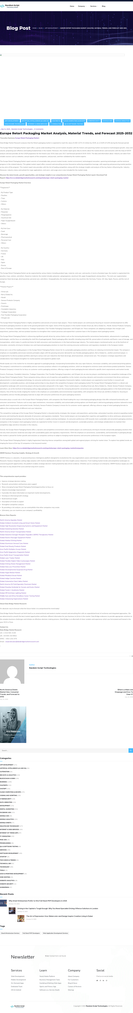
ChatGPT (3, 789)
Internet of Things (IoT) (9, 833)
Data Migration (6, 802)
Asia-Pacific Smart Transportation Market (14, 555)
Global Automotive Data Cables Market (14, 581)
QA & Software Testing (73, 124)
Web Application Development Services (55, 933)
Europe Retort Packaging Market (27, 138)
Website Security (6, 884)
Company (81, 6)
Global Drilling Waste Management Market (15, 564)
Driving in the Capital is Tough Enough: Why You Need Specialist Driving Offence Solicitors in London (58, 908)
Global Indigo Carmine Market (10, 578)
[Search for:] (66, 750)
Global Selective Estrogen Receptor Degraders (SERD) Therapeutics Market (26, 535)
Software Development (9, 853)
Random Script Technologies (22, 129)
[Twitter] (97, 980)
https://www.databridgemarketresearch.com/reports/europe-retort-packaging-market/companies (48, 448)
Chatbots (56, 121)
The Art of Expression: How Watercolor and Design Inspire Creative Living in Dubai (59, 916)
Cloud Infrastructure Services (10, 933)
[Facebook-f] (100, 980)
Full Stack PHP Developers (31, 933)
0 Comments (38, 129)
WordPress (4, 887)
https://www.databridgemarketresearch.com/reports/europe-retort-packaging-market (37, 178)
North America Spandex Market (11, 520)
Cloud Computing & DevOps (74, 121)
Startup (3, 857)
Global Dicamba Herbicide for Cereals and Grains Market (20, 587)
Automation (4, 772)
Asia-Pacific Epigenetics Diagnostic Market (15, 552)
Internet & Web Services (37, 124)
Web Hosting (5, 877)
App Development (51, 28)
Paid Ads (3, 840)
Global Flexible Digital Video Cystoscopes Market (17, 561)
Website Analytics (7, 880)
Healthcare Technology (15, 124)
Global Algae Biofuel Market (10, 573)
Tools (2, 870)
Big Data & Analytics (8, 775)
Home (72, 6)
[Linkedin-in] (103, 980)
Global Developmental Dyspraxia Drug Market (16, 570)
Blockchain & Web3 (7, 778)
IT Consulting (56, 124)
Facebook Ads (5, 812)
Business (3, 782)
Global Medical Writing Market (11, 540)
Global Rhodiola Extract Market (11, 575)
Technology (4, 867)
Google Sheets (5, 823)
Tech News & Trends (8, 860)
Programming (5, 843)
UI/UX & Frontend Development (12, 874)
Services (93, 6)
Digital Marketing (7, 809)
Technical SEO (5, 863)
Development (5, 806)
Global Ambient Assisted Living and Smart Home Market (20, 523)
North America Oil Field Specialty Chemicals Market (18, 584)
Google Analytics (122, 121)
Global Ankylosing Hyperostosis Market (14, 599)
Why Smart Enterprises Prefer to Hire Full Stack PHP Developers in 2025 (38, 901)
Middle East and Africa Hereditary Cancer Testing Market (20, 596)
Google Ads (107, 121)
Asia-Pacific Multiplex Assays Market (13, 549)
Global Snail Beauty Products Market (13, 546)
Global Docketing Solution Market (12, 529)
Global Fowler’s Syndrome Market (12, 590)
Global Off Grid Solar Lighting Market (13, 593)
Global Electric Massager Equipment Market (15, 538)
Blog (103, 6)
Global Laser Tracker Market (10, 558)
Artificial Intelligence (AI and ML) (35, 121)
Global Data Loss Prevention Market (13, 567)
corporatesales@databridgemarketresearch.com (22, 642)
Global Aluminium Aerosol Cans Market (14, 543)
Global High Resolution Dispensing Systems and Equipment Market (24, 526)
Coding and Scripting (8, 795)
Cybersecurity (94, 121)
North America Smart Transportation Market (15, 532)
